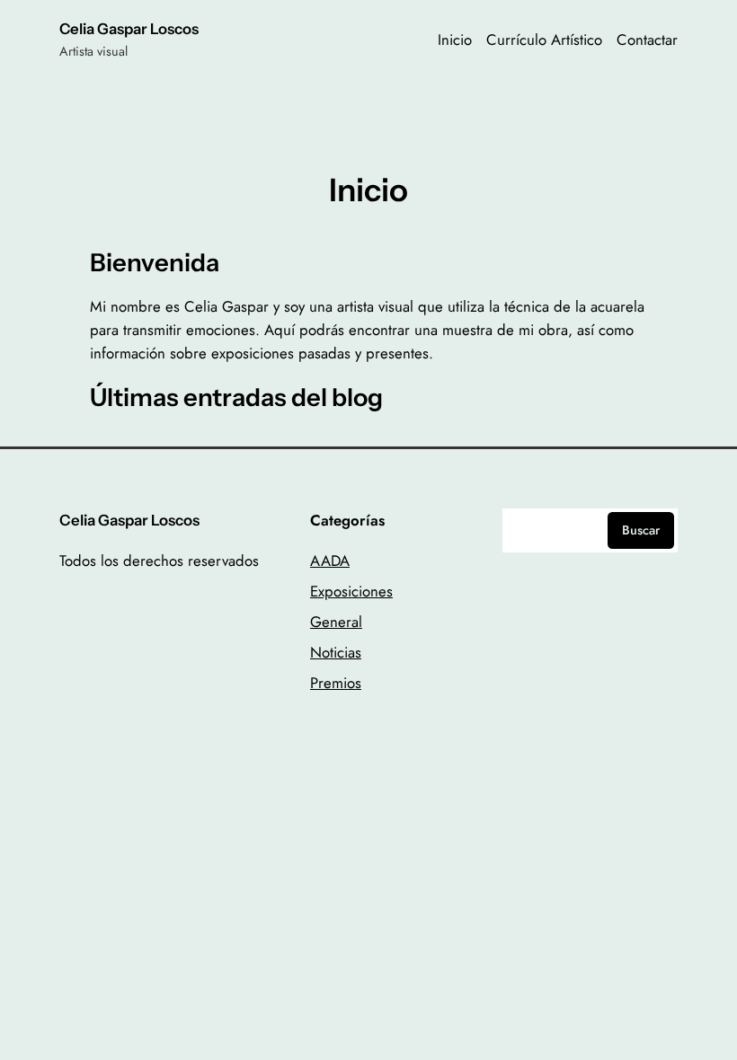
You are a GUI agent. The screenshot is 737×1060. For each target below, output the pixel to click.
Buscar (641, 530)
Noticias (335, 652)
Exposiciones (351, 591)
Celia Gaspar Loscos (129, 29)
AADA (330, 560)
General (336, 621)
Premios (335, 682)
